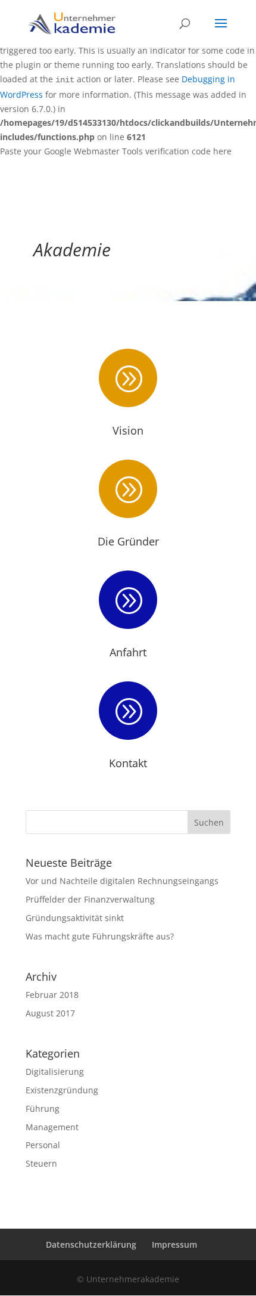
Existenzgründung (62, 1090)
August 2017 (50, 1013)
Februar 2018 (52, 994)
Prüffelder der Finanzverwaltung (90, 899)
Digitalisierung (55, 1071)
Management (52, 1127)
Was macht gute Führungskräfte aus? (100, 936)
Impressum (174, 1244)
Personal (43, 1145)
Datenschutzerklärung (91, 1244)
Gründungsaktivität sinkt (75, 917)
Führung (43, 1108)
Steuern (41, 1163)
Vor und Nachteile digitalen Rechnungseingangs (122, 880)
